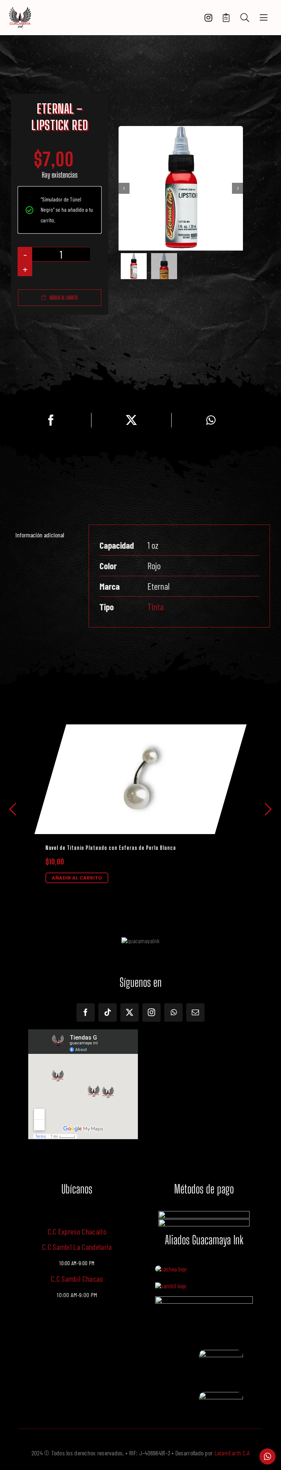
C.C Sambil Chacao (77, 1278)
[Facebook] (51, 420)
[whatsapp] (173, 1012)
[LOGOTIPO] (20, 10)
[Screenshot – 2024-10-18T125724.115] (221, 1395)
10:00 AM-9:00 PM (77, 1295)
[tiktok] (107, 1012)
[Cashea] (171, 1269)
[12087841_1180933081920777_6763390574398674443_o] (170, 1286)
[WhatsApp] (210, 420)
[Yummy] (204, 1300)
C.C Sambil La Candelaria (77, 1246)
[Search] (245, 17)
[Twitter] (131, 420)
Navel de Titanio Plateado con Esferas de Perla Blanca (110, 848)
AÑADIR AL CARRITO (77, 877)
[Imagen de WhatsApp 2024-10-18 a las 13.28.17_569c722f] (221, 1353)
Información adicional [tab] (39, 535)
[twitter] (129, 1012)
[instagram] (151, 1012)
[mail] (195, 1012)
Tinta (155, 606)
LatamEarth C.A (232, 1453)
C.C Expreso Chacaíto (77, 1231)
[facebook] (85, 1012)
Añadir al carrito (63, 298)
